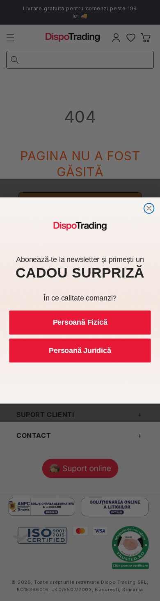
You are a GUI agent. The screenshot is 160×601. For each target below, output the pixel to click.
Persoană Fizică (80, 322)
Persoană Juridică (80, 350)
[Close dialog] (149, 208)
